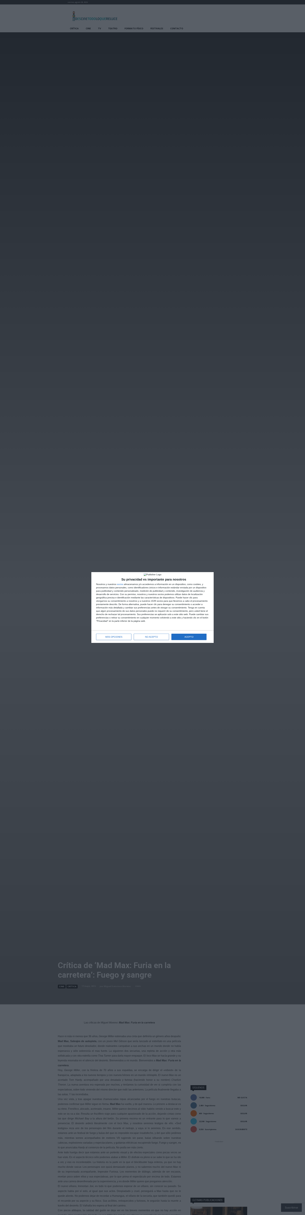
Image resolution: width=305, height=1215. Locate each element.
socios (120, 584)
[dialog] (152, 607)
